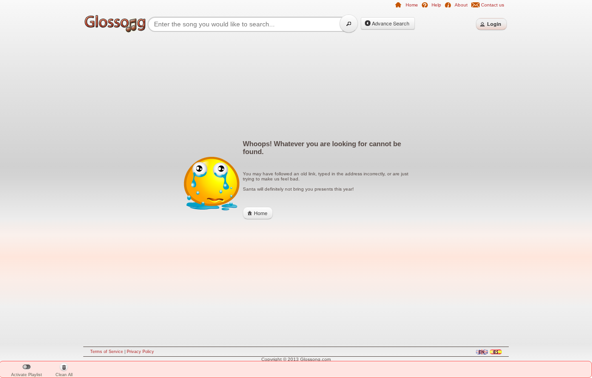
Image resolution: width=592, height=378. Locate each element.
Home (412, 4)
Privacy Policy (140, 351)
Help (436, 4)
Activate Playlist (26, 374)
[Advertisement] (46, 181)
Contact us (492, 4)
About (461, 4)
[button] (348, 23)
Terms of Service (106, 351)
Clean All (64, 371)
